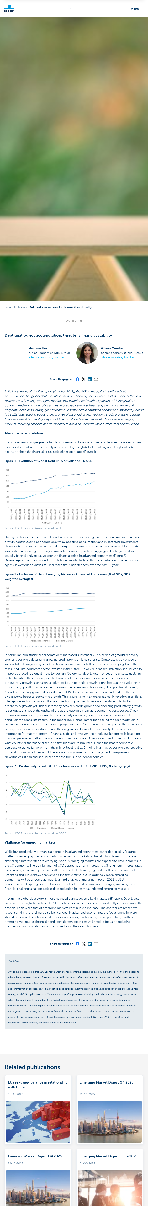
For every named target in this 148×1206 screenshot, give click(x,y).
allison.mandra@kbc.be (117, 357)
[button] (132, 8)
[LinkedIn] (89, 379)
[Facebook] (77, 379)
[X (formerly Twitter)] (83, 379)
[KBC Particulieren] (9, 8)
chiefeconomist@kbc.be (46, 357)
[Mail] (95, 379)
